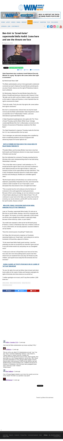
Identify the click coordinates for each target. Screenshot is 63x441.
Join (9, 26)
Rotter (40, 435)
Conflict (36, 22)
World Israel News (55, 435)
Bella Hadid (6, 282)
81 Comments (35, 70)
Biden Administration (15, 282)
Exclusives (54, 22)
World (30, 22)
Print (26, 70)
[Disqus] (20, 315)
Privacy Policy (23, 435)
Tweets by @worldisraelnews (44, 397)
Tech (48, 22)
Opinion (4, 26)
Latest (8, 22)
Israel (18, 22)
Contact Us (16, 435)
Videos (13, 22)
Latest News (5, 435)
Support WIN (6, 436)
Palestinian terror (7, 285)
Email (20, 70)
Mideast (24, 22)
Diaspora (43, 22)
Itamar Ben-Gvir (26, 282)
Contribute (15, 26)
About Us (11, 435)
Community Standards (33, 435)
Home (3, 22)
